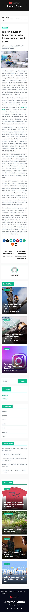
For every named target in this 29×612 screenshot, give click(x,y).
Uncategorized (8, 514)
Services (5, 27)
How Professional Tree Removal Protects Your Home (12, 307)
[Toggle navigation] (3, 5)
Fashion (4, 420)
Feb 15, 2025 (15, 370)
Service (7, 564)
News (3, 428)
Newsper (20, 591)
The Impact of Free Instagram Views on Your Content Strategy (13, 366)
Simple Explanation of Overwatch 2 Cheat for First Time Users (14, 554)
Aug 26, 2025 (15, 311)
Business (4, 415)
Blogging (4, 411)
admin (8, 46)
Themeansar (4, 593)
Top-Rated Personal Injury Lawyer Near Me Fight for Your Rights (13, 336)
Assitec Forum (14, 6)
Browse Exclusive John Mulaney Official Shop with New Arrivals (14, 504)
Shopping (4, 432)
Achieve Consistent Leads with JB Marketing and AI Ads (14, 579)
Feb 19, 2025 (15, 340)
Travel (3, 436)
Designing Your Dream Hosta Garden (12, 454)
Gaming (7, 539)
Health (3, 424)
